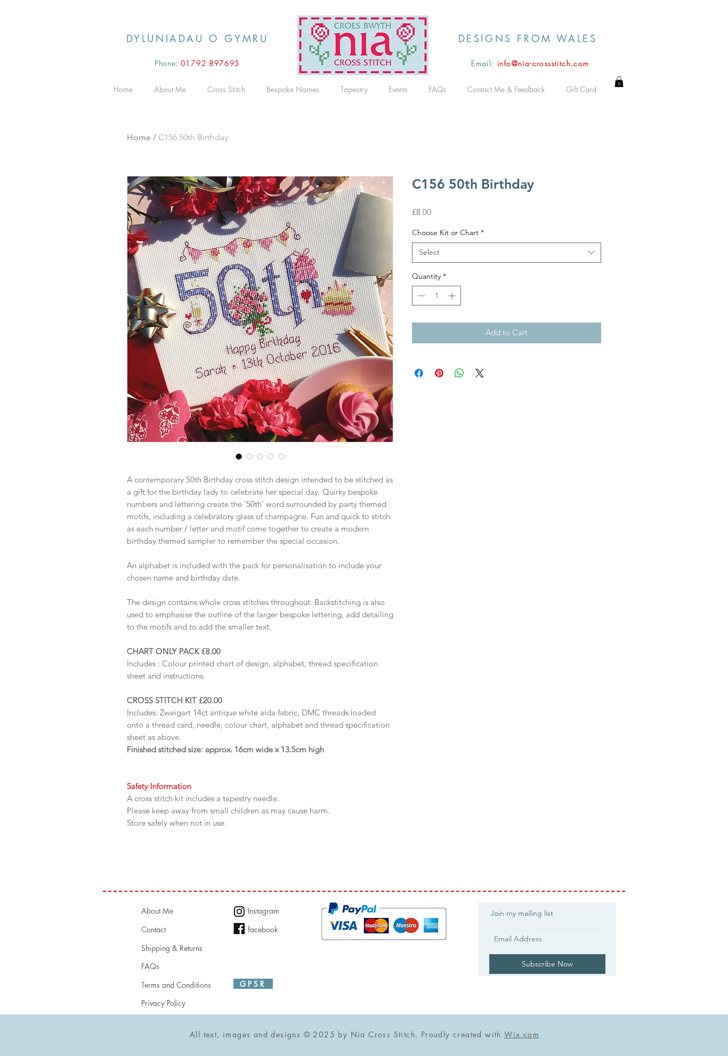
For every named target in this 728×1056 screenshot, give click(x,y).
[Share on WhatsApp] (459, 373)
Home (139, 137)
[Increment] (452, 295)
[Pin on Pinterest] (439, 373)
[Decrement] (420, 295)
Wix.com (521, 1034)
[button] (619, 81)
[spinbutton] (436, 295)
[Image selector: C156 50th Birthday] (238, 456)
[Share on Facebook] (418, 373)
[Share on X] (479, 373)
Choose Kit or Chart (448, 232)
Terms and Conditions (176, 985)
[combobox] (506, 253)
